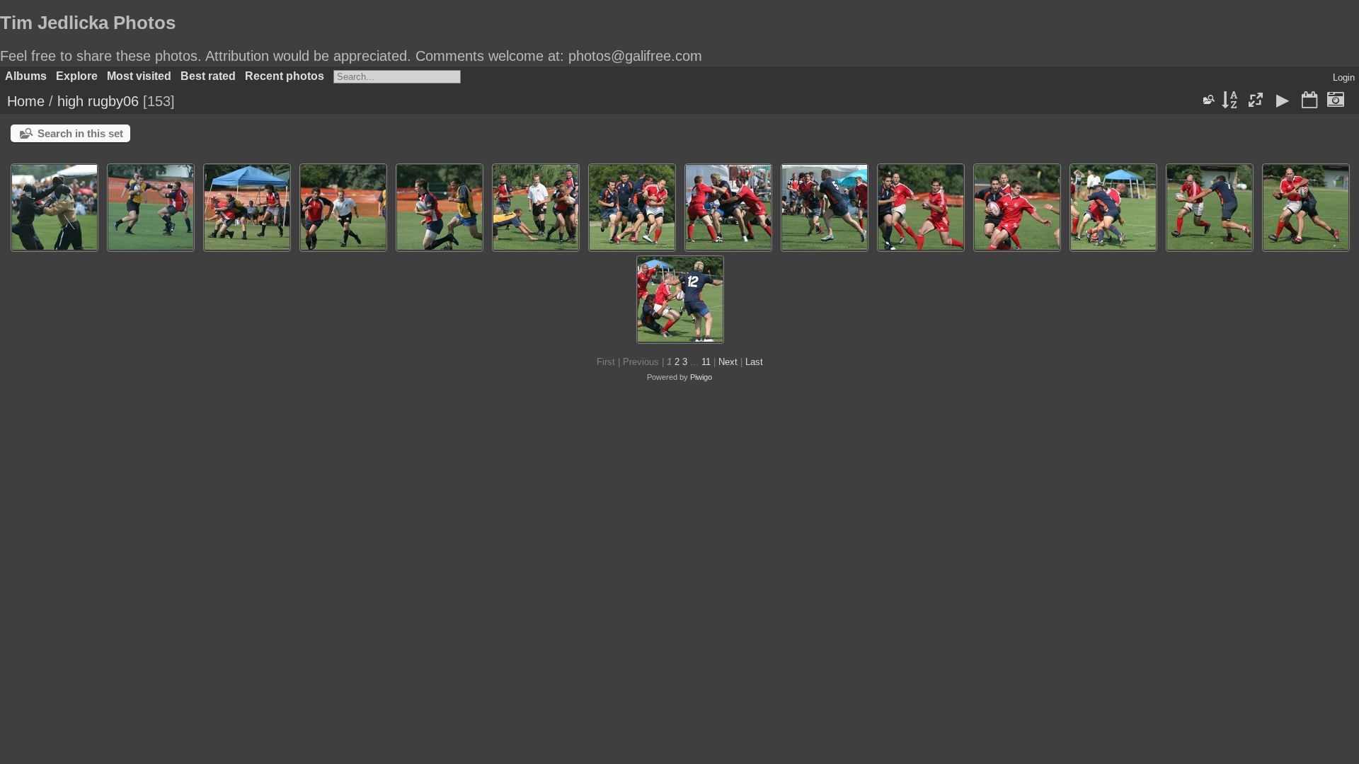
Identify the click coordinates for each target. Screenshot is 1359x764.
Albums (26, 76)
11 (706, 362)
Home (26, 101)
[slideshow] (1283, 101)
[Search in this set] (1208, 99)
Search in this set (80, 133)
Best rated (208, 76)
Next (728, 362)
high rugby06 (98, 101)
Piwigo (701, 377)
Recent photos (284, 76)
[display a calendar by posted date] (1309, 101)
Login (1344, 77)
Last (754, 362)
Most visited (139, 76)
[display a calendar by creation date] (1336, 101)
